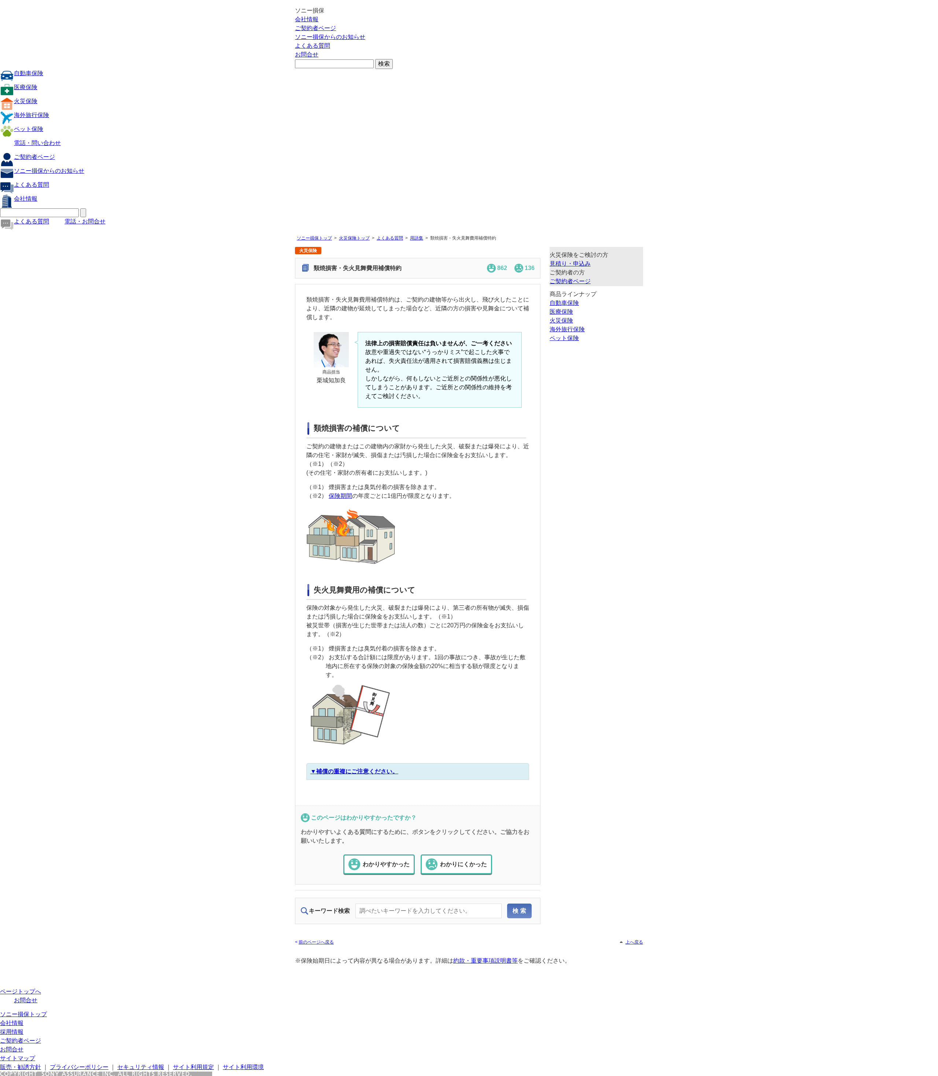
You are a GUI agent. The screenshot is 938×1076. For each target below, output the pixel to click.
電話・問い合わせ (37, 143)
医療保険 (25, 87)
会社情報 (306, 19)
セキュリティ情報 (140, 1067)
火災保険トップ (354, 238)
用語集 (416, 238)
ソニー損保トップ (314, 238)
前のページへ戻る (316, 942)
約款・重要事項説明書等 (485, 961)
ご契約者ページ (315, 28)
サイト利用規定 (193, 1067)
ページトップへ (20, 991)
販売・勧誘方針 (20, 1067)
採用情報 (11, 1032)
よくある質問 (312, 46)
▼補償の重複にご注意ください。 (354, 771)
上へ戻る (634, 942)
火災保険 (25, 101)
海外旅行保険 (31, 115)
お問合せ (306, 54)
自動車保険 (28, 73)
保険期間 (340, 496)
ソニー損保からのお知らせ (330, 37)
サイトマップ (17, 1058)
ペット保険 (28, 129)
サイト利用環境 (243, 1067)
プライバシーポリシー (79, 1067)
